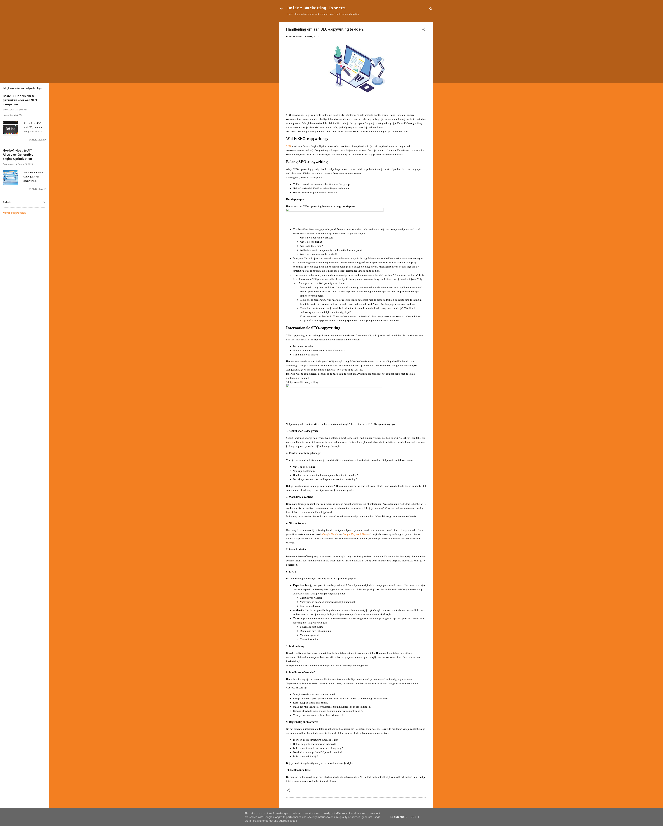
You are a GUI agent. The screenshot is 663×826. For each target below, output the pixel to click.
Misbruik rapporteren (14, 212)
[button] (424, 29)
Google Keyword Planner (356, 534)
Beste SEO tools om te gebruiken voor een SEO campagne (20, 100)
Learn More (398, 817)
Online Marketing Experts (316, 8)
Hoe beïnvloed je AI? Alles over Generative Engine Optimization (18, 155)
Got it (415, 817)
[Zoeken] (431, 9)
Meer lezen (37, 139)
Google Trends (330, 534)
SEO (288, 146)
